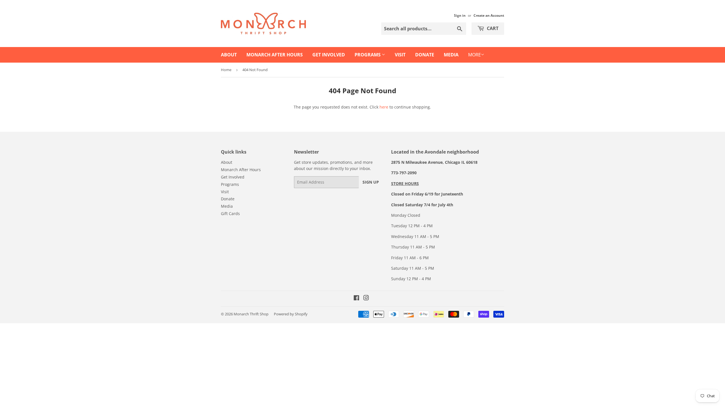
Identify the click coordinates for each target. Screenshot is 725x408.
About (229, 55)
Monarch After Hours (274, 55)
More (474, 55)
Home (226, 69)
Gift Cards (230, 213)
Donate (424, 55)
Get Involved (328, 55)
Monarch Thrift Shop (251, 313)
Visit (400, 55)
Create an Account (489, 15)
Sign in (460, 15)
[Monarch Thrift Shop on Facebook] (356, 298)
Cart (492, 28)
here (383, 107)
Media (451, 55)
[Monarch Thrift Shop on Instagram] (366, 298)
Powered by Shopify (291, 313)
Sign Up (370, 182)
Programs (368, 55)
